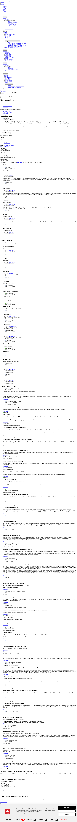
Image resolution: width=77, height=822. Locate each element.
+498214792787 (12, 250)
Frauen (4, 9)
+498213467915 (12, 380)
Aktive (4, 7)
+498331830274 (12, 336)
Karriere (4, 11)
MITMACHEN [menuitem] (6, 72)
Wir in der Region (6, 104)
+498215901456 (12, 298)
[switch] (34, 820)
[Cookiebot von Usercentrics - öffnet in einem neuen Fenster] (8, 820)
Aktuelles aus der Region (7, 106)
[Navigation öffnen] (0, 3)
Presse (4, 10)
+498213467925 (12, 232)
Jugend (4, 8)
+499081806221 (12, 273)
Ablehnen (67, 814)
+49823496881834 (12, 326)
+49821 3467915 (12, 204)
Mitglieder (5, 6)
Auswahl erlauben (67, 810)
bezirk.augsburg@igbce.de (8, 145)
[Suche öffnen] (0, 90)
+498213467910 (12, 218)
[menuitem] (5, 17)
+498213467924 (12, 190)
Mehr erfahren (3, 776)
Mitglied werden (3, 802)
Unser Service (5, 107)
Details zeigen (64, 819)
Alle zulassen (67, 807)
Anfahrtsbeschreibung (4, 146)
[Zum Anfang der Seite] (0, 803)
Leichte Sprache (6, 12)
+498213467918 (12, 175)
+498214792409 (12, 316)
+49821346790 (7, 143)
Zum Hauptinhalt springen (5, 0)
